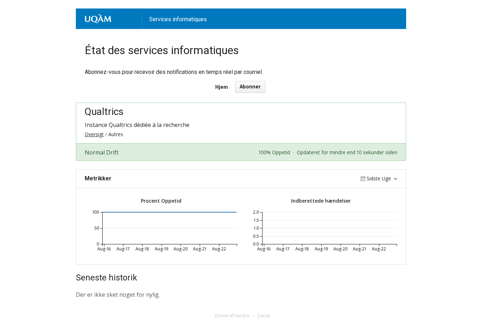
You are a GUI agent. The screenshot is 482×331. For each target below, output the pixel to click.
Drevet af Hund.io (232, 316)
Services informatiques (178, 19)
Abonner (250, 87)
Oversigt (94, 134)
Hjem (221, 87)
